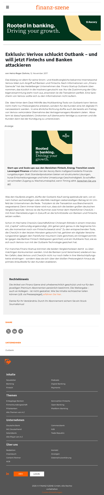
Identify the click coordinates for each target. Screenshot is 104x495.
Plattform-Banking (59, 408)
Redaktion (10, 450)
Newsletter (11, 380)
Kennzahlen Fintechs (60, 401)
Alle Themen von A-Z (15, 412)
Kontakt (54, 450)
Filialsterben (11, 408)
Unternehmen (15, 420)
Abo (20, 474)
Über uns (12, 444)
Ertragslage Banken (15, 401)
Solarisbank (11, 433)
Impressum (11, 454)
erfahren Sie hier (52, 294)
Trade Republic (57, 433)
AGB (8, 461)
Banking (10, 384)
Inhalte (10, 374)
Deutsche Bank (13, 425)
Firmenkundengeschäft (16, 405)
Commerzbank (58, 425)
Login (36, 474)
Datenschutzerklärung (61, 458)
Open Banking (57, 405)
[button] (8, 331)
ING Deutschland (14, 429)
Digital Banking (58, 384)
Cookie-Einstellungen (52, 492)
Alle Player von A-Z (14, 437)
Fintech (9, 387)
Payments (55, 387)
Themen (11, 395)
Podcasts (55, 380)
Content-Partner (13, 458)
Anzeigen (55, 454)
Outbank (9, 350)
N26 (53, 429)
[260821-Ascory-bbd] (52, 28)
